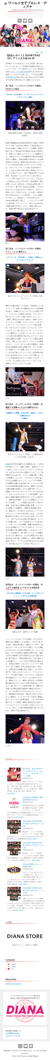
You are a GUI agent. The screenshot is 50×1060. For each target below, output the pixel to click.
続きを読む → (12, 793)
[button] (6, 243)
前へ (37, 52)
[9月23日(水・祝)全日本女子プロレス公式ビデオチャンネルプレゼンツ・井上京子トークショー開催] (14, 774)
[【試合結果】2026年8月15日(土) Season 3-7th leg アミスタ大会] (14, 848)
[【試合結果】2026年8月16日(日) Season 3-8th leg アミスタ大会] (14, 827)
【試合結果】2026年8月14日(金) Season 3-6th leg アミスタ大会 (33, 890)
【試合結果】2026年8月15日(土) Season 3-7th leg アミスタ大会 (33, 845)
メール (30, 21)
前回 (7, 464)
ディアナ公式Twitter (20, 72)
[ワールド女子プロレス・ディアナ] (25, 35)
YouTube (25, 21)
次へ (43, 52)
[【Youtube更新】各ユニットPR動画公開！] (14, 870)
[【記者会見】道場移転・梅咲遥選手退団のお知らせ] (14, 803)
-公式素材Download (12, 1033)
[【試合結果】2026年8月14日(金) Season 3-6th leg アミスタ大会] (14, 894)
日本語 (13, 967)
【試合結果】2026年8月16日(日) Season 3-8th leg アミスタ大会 (33, 823)
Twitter (20, 21)
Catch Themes (33, 1056)
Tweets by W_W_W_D (13, 984)
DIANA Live (11, 77)
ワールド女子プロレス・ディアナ (27, 5)
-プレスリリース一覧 (13, 1036)
